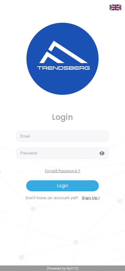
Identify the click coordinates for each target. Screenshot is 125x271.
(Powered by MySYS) (62, 268)
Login (62, 186)
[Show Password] (103, 152)
